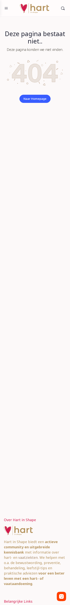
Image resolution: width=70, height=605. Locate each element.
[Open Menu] (6, 7)
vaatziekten (28, 557)
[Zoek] (62, 8)
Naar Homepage (35, 99)
